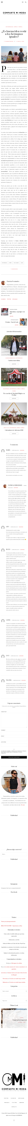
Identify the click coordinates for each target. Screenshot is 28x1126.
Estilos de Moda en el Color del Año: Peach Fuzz (14, 943)
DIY (8, 427)
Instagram (14, 299)
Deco (5, 427)
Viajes (14, 390)
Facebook (3, 299)
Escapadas (6, 388)
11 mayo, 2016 (20, 41)
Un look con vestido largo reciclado (17, 978)
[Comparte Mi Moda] (14, 13)
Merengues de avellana (16, 963)
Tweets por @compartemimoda (8, 921)
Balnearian (5, 982)
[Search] (25, 854)
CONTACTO (14, 1106)
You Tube (14, 1102)
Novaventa (5, 978)
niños (10, 262)
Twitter (9, 299)
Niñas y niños (18, 26)
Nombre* (3, 730)
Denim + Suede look (11, 322)
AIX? (7, 527)
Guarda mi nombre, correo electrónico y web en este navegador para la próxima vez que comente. (13, 752)
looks (21, 1017)
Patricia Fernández (13, 281)
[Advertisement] (14, 832)
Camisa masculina (14, 361)
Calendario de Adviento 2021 (14, 430)
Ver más (23, 805)
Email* (2, 736)
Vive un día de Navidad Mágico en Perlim (14, 394)
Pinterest (6, 1102)
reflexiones (16, 262)
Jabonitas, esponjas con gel (17, 312)
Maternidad (9, 26)
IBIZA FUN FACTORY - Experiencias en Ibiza (11, 926)
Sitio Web (3, 742)
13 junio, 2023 (21, 1022)
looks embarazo (10, 358)
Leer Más (14, 398)
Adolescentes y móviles (14, 940)
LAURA (8, 620)
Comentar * (4, 711)
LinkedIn (21, 1102)
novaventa (3, 973)
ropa (22, 262)
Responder (22, 450)
